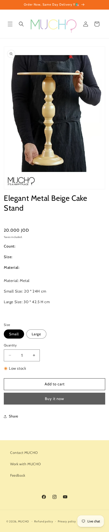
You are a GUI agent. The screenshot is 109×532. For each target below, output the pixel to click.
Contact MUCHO (24, 452)
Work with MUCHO (25, 464)
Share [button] (13, 416)
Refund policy (43, 521)
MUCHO (23, 521)
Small (14, 334)
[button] (10, 24)
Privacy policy (67, 521)
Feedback (17, 475)
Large (36, 334)
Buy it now (54, 398)
